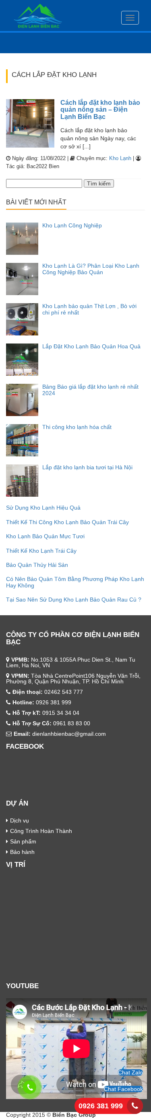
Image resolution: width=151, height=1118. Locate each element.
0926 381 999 (101, 1106)
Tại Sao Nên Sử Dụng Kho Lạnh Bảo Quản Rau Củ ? (73, 599)
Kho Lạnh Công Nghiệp (72, 225)
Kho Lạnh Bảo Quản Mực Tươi (45, 536)
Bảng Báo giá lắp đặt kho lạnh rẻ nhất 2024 (90, 389)
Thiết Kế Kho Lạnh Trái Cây (41, 551)
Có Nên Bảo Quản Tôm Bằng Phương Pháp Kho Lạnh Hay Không (75, 582)
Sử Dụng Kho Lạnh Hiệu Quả (43, 507)
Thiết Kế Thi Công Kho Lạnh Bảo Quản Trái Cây (67, 522)
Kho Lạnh (120, 158)
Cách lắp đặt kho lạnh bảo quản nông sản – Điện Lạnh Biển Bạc (100, 109)
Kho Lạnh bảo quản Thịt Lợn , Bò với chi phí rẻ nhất (89, 309)
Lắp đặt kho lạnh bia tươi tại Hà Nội (87, 467)
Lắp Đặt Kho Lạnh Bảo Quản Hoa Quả (91, 346)
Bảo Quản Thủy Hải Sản (37, 565)
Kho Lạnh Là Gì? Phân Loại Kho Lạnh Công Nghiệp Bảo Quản (90, 268)
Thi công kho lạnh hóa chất (77, 427)
